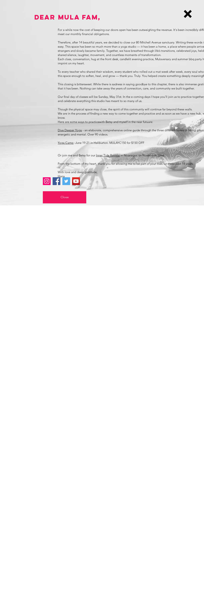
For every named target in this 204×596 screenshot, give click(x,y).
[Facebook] (56, 181)
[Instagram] (47, 181)
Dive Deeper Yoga (70, 130)
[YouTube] (76, 181)
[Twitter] (66, 181)
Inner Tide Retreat (108, 155)
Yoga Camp (66, 143)
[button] (187, 14)
